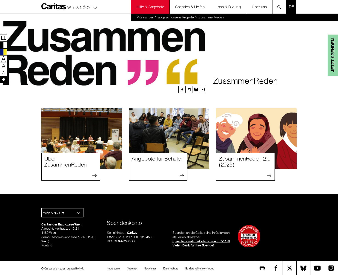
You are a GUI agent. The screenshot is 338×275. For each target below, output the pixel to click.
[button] (82, 6)
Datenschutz (170, 268)
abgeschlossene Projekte (176, 17)
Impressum (113, 268)
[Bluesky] (195, 89)
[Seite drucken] (262, 268)
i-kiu (81, 268)
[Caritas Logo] (53, 6)
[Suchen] (280, 7)
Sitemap (132, 268)
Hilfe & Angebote (150, 6)
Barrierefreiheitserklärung (199, 268)
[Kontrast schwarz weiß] (3, 44)
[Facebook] (181, 89)
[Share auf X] (290, 268)
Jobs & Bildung (228, 6)
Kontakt (46, 245)
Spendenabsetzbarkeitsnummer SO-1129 (201, 241)
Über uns (259, 6)
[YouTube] (317, 268)
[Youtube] (202, 89)
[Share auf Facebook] (276, 268)
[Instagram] (188, 89)
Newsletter (150, 268)
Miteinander (145, 17)
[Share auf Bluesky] (303, 268)
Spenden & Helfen (189, 6)
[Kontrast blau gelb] (3, 51)
